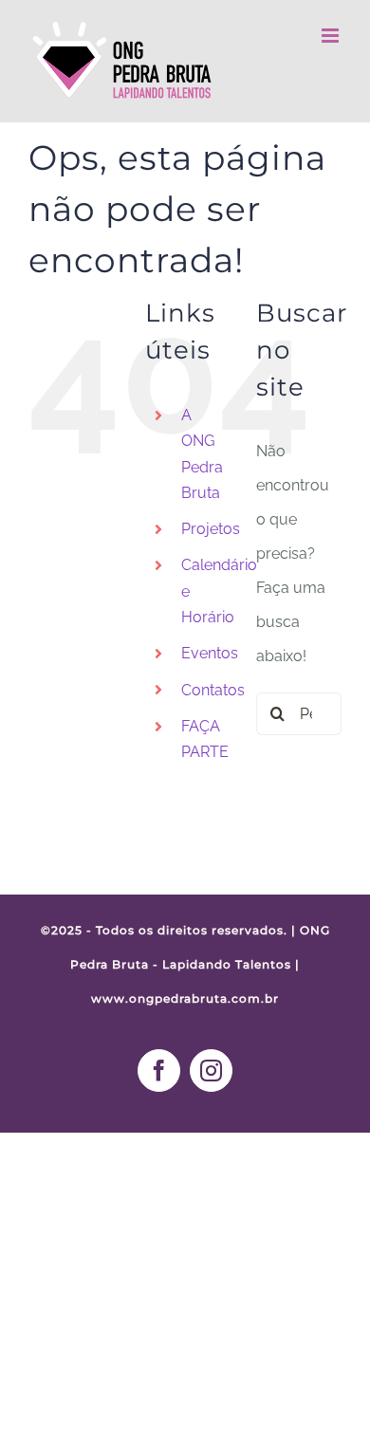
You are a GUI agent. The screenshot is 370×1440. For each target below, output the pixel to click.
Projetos (210, 529)
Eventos (209, 653)
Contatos (213, 690)
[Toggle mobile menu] (332, 36)
